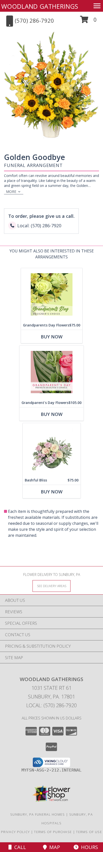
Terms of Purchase (53, 832)
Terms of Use (89, 832)
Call (19, 847)
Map (53, 847)
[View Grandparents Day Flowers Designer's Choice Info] (51, 294)
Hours (88, 847)
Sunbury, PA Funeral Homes (37, 814)
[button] (88, 21)
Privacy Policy (15, 832)
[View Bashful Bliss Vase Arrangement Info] (51, 449)
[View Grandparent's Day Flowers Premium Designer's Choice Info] (52, 372)
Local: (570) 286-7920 (51, 705)
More (11, 191)
